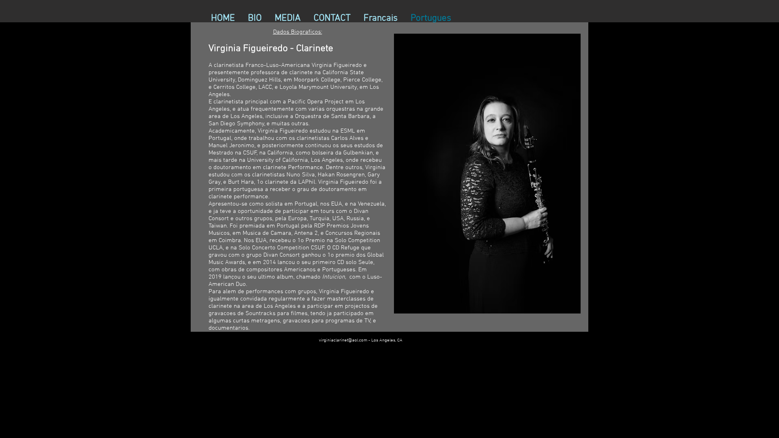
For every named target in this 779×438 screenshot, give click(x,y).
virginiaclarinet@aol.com (343, 340)
